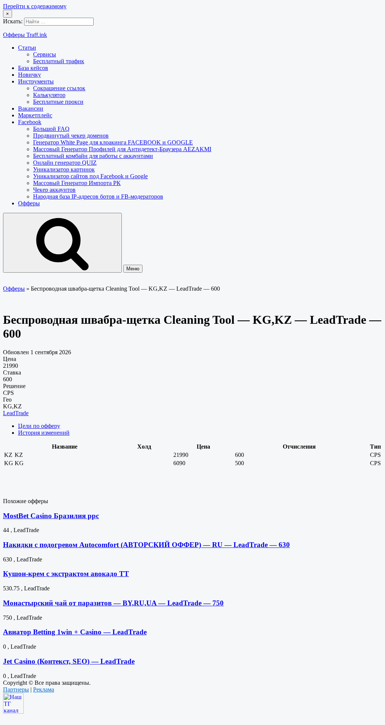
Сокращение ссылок (59, 88)
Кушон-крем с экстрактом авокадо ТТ (66, 574)
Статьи (27, 47)
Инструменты (36, 81)
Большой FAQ (51, 129)
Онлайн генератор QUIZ (65, 162)
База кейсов (33, 68)
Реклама (43, 689)
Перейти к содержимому (35, 6)
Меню (132, 268)
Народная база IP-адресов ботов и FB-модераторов (98, 196)
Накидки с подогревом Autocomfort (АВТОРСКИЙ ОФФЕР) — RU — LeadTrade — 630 (146, 545)
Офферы (29, 203)
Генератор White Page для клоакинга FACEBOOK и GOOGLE (113, 142)
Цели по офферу (39, 426)
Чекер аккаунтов (54, 190)
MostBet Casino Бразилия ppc (51, 516)
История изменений (44, 432)
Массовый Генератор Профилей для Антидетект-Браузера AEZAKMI (122, 149)
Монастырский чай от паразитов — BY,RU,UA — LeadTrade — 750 (113, 603)
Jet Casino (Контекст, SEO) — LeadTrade (69, 661)
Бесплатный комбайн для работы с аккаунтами (93, 156)
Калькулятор (49, 95)
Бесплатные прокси (58, 102)
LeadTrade (16, 413)
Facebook (29, 122)
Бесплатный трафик (58, 61)
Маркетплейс (35, 115)
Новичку (29, 74)
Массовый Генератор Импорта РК (77, 183)
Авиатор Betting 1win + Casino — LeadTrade (75, 632)
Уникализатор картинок (64, 169)
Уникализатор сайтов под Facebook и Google (90, 176)
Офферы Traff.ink (25, 35)
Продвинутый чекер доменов (71, 135)
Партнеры (16, 689)
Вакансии (30, 108)
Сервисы (44, 54)
